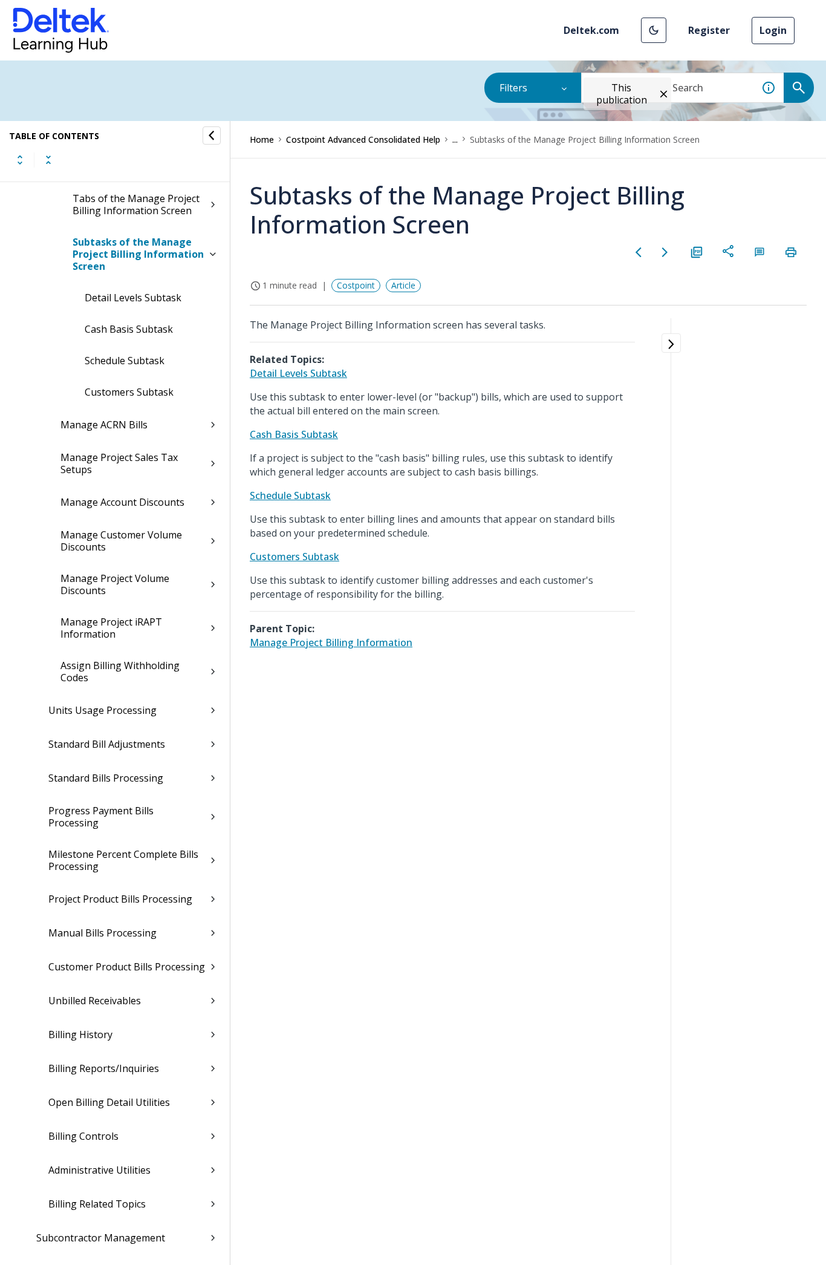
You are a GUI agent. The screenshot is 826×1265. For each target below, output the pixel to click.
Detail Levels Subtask (133, 298)
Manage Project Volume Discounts (114, 584)
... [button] (455, 139)
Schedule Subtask (124, 361)
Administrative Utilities (99, 1170)
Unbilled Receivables (94, 1001)
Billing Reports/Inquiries (103, 1068)
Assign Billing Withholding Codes (120, 671)
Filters (513, 87)
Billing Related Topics (97, 1204)
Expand (20, 159)
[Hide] (212, 135)
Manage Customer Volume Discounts (121, 541)
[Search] (799, 88)
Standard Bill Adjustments (106, 744)
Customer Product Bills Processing (126, 967)
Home (262, 139)
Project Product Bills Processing (120, 899)
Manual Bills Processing (102, 933)
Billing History (80, 1034)
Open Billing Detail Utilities (109, 1102)
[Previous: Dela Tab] (638, 252)
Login (773, 30)
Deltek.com (591, 30)
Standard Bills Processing (105, 778)
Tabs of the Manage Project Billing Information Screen (136, 204)
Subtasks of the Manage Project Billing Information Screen (138, 254)
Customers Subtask (129, 392)
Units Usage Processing (102, 710)
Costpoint (356, 285)
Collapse (48, 159)
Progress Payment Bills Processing (101, 817)
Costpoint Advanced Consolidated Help (363, 139)
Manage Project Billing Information (331, 642)
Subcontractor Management (100, 1238)
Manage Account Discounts (122, 502)
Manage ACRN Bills (104, 425)
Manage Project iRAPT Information (111, 628)
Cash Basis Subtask (129, 329)
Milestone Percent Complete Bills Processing (123, 860)
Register (709, 30)
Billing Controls (83, 1136)
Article (403, 285)
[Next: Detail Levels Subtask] (665, 252)
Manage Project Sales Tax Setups (119, 463)
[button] (653, 30)
